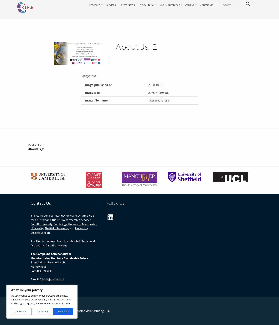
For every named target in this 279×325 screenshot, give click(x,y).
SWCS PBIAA (146, 5)
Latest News (127, 5)
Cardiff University (41, 224)
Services (111, 5)
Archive (189, 5)
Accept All (63, 311)
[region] (42, 302)
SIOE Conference (170, 5)
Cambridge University (67, 224)
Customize (21, 311)
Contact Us (206, 5)
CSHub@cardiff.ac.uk (52, 279)
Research (94, 5)
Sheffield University (57, 228)
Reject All (42, 311)
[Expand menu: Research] (102, 4)
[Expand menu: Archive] (196, 4)
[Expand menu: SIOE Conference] (181, 4)
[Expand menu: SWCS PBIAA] (156, 4)
